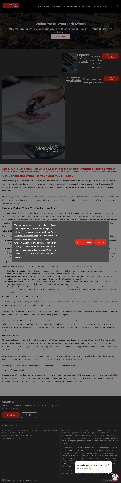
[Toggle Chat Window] (115, 477)
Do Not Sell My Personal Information (39, 253)
